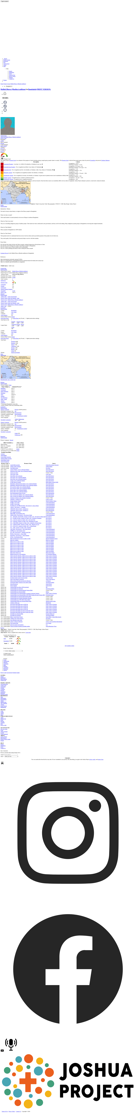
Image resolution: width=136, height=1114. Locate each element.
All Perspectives (4, 684)
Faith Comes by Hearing (51, 555)
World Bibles (4, 455)
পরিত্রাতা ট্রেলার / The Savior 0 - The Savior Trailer (21, 515)
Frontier (2, 286)
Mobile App (3, 718)
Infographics (3, 698)
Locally (2, 733)
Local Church (4, 706)
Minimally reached (8, 172)
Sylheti (16, 419)
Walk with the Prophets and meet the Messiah (20, 581)
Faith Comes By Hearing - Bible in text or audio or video (23, 555)
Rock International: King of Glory (18, 493)
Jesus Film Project (50, 469)
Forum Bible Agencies (6, 457)
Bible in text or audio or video (17, 541)
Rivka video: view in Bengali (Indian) (18, 491)
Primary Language (5, 409)
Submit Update (16, 672)
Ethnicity (3, 294)
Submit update (4, 206)
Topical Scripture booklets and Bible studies (20, 626)
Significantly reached (8, 179)
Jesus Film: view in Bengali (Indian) (18, 479)
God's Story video (14, 474)
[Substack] (2, 764)
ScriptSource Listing (22, 415)
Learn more (28, 632)
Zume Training (13, 585)
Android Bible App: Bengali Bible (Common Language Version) (24, 593)
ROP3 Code (3, 292)
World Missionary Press (51, 626)
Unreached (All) (7, 169)
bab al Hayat (48, 516)
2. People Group (7, 653)
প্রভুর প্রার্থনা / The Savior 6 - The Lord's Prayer (20, 529)
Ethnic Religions (4, 391)
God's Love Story (14, 472)
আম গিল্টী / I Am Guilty (15, 502)
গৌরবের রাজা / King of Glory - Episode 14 (19, 508)
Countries (3, 689)
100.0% (5, 146)
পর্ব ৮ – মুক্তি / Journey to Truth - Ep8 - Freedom (20, 527)
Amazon (3, 453)
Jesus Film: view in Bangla (16, 476)
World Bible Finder (5, 460)
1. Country (5, 650)
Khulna (18, 324)
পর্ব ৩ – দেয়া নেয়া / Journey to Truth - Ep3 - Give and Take (22, 519)
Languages (3, 406)
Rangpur (19, 321)
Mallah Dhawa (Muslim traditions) (20, 271)
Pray (4, 62)
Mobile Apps (3, 702)
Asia (12, 313)
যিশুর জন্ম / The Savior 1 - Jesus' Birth (18, 534)
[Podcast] (11, 1052)
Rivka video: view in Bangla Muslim (18, 490)
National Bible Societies (6, 458)
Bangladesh (13, 310)
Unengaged (3, 287)
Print (2, 724)
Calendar (3, 722)
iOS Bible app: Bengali (15, 615)
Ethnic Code (3, 306)
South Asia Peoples (15, 352)
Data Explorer (4, 679)
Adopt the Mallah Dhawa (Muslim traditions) (11, 137)
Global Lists (3, 680)
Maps (2, 354)
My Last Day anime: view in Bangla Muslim (20, 487)
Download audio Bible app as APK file (19, 604)
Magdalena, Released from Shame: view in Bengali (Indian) (23, 485)
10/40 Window (4, 315)
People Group (4, 299)
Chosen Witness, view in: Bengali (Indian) (19, 469)
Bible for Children (14, 540)
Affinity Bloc (4, 296)
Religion (2, 382)
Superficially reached (8, 175)
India (5, 638)
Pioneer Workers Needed (6, 289)
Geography (3, 307)
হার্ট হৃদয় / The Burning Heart (16, 537)
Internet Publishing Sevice (52, 538)
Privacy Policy (12, 76)
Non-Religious (4, 397)
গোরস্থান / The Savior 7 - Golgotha (17, 507)
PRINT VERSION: (44, 89)
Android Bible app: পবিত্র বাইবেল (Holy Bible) (20, 599)
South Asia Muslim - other (13, 298)
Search (5, 58)
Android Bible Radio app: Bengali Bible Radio (20, 601)
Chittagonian (21, 419)
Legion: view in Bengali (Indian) (17, 480)
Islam (2, 146)
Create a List (3, 685)
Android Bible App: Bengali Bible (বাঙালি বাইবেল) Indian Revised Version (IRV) (27, 595)
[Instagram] (68, 900)
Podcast (2, 721)
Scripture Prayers (4, 253)
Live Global (48, 623)
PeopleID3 (3, 290)
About (4, 65)
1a (1, 164)
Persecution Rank (5, 318)
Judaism (2, 396)
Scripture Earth (49, 577)
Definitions (11, 72)
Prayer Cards (3, 138)
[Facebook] (68, 1036)
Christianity (3, 390)
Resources (5, 61)
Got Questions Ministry (51, 554)
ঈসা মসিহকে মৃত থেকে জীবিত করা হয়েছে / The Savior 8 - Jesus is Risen (24, 505)
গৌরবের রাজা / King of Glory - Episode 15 (19, 510)
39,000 (13, 277)
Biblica (47, 592)
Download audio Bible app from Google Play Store (21, 610)
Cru (47, 624)
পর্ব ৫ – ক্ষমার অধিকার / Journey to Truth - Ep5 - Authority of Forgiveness (25, 523)
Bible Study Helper (50, 552)
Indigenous (3, 280)
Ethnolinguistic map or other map (8, 379)
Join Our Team (4, 729)
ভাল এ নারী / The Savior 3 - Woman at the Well (20, 532)
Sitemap (11, 77)
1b (1, 167)
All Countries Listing (69, 645)
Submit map (3, 355)
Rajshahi (13, 321)
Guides (2, 712)
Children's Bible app (14, 602)
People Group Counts (5, 739)
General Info (3, 268)
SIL (47, 587)
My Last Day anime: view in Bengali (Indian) (20, 488)
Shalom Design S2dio (51, 601)
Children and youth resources (16, 618)
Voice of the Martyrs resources (17, 579)
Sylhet (12, 327)
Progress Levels (4, 694)
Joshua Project (4, 736)
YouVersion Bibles (50, 582)
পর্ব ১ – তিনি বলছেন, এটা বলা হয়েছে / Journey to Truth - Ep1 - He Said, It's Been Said (28, 516)
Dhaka (22, 321)
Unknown (3, 402)
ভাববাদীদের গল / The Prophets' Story (17, 530)
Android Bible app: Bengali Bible (17, 592)
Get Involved (6, 63)
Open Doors (16, 318)
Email (2, 720)
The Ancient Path (14, 623)
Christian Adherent (105, 160)
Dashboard (3, 677)
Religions (3, 693)
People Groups (6, 60)
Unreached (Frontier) (8, 164)
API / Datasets (4, 703)
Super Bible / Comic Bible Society (53, 617)
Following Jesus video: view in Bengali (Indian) (21, 471)
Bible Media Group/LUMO (52, 482)
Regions (2, 690)
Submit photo (4, 135)
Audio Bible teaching (15, 465)
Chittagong (13, 324)
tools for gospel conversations (17, 624)
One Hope (48, 618)
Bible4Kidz (48, 602)
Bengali (2, 143)
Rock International (50, 493)
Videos (2, 700)
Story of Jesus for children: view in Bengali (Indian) (21, 496)
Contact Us (11, 78)
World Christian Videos (15, 501)
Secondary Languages (6, 419)
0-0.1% (2, 148)
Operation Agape (49, 595)
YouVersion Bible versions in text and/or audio (20, 582)
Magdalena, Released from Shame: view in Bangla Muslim (23, 483)
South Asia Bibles (50, 541)
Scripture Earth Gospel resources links (18, 577)
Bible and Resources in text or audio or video (20, 538)
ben (15, 411)
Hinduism (3, 393)
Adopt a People (4, 731)
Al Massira (48, 581)
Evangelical (92, 160)
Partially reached (7, 177)
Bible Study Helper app (15, 552)
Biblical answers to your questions (18, 554)
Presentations (3, 699)
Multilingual (3, 707)
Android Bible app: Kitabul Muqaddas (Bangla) (21, 598)
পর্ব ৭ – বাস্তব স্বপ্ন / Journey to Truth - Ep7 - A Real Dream (23, 526)
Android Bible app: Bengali (16, 588)
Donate (5, 80)
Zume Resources (14, 584)
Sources (2, 627)
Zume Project (49, 584)
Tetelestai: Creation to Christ (16, 499)
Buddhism (3, 388)
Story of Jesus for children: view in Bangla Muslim (21, 494)
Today (2, 717)
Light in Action (49, 499)
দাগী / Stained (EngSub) (15, 512)
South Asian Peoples (12, 296)
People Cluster (4, 298)
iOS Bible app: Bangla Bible (16, 613)
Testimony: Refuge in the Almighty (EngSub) (20, 497)
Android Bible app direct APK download (19, 587)
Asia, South (13, 312)
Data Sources (4, 738)
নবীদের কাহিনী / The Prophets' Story (17, 513)
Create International (50, 502)
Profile (2, 205)
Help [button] (4, 66)
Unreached (3, 284)
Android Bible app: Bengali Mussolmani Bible (20, 596)
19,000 (2, 141)
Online (17, 449)
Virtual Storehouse (5, 461)
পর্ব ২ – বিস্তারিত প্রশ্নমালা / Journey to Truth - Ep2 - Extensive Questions (25, 518)
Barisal (22, 324)
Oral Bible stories (14, 468)
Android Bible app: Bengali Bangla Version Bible (21, 590)
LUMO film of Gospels (15, 482)
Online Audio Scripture (15, 466)
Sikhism (2, 401)
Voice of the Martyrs (50, 579)
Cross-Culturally (4, 734)
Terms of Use (12, 75)
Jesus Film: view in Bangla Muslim (18, 477)
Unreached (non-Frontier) (9, 167)
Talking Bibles (49, 466)
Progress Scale (12, 160)
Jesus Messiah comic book (16, 620)
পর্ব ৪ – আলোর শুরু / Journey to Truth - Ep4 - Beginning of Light (24, 521)
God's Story (48, 474)
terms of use (100, 759)
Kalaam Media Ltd (50, 613)
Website (13, 316)
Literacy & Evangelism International (54, 621)
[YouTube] (2, 1052)
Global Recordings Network (52, 465)
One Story (48, 468)
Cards (2, 711)
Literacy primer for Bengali (16, 621)
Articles (2, 704)
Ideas (2, 715)
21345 (13, 290)
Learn (2, 730)
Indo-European (18, 412)
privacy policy (92, 759)
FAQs (10, 73)
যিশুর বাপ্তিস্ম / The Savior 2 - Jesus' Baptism (19, 535)
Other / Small (4, 399)
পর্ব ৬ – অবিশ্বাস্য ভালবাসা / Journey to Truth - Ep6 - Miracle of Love (24, 524)
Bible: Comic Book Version (16, 617)
